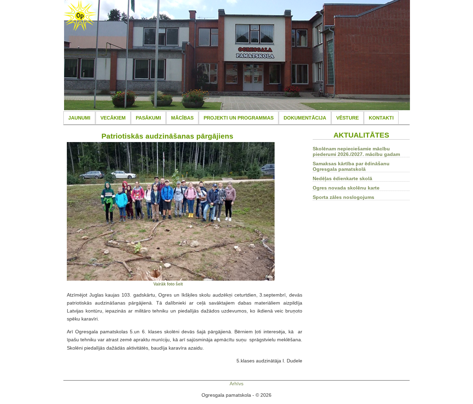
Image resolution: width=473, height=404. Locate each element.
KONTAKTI (381, 118)
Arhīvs (236, 383)
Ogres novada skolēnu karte (346, 188)
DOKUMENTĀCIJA (305, 118)
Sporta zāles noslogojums (343, 197)
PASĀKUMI (148, 118)
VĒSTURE (347, 118)
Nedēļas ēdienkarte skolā (342, 178)
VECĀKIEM (113, 118)
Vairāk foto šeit (168, 284)
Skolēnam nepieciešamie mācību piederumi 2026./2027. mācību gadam (356, 151)
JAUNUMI (79, 118)
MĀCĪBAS (182, 118)
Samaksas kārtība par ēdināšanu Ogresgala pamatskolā (351, 166)
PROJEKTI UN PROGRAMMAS (239, 118)
